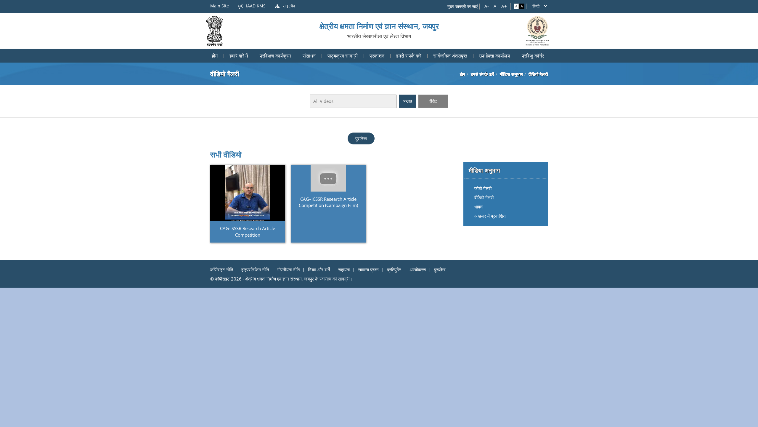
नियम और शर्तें (319, 270)
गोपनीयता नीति (288, 270)
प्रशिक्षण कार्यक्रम (275, 55)
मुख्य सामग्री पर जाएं (462, 6)
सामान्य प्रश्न (368, 270)
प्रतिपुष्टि (394, 270)
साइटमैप (288, 6)
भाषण (478, 207)
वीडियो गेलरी (484, 197)
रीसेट (433, 101)
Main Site (219, 6)
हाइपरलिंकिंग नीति (255, 270)
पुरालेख (361, 138)
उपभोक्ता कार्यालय (494, 55)
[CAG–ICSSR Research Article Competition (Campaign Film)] (328, 178)
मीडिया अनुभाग (511, 74)
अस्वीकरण (417, 270)
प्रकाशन (377, 55)
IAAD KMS (255, 6)
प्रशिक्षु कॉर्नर (533, 55)
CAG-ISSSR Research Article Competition (247, 231)
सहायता (344, 270)
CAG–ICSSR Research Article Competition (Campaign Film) (328, 202)
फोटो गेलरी (483, 188)
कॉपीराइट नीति (221, 270)
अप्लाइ (407, 101)
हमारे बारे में (238, 55)
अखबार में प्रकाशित (489, 216)
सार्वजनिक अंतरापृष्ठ (450, 55)
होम (215, 55)
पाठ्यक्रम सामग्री (342, 55)
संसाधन (309, 55)
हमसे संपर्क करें (408, 55)
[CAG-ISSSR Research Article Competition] (247, 193)
